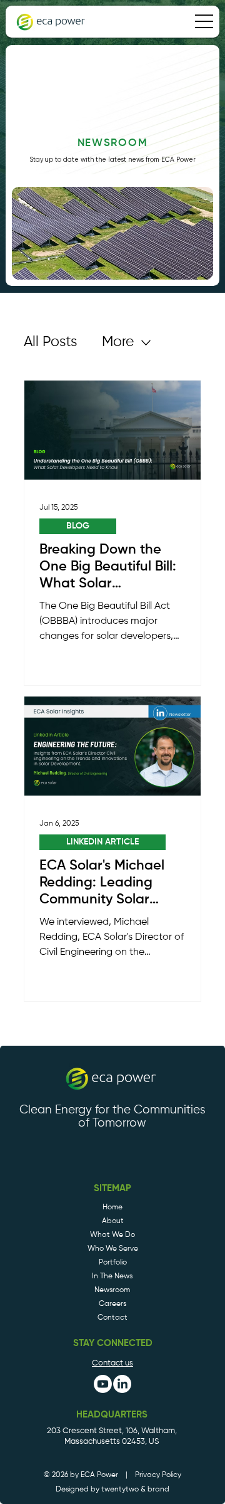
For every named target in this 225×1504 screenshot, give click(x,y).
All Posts (50, 342)
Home (112, 1207)
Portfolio (113, 1262)
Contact (113, 1317)
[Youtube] (103, 1384)
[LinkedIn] (122, 1384)
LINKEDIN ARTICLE (102, 842)
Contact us (112, 1363)
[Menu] (204, 21)
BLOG (77, 526)
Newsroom (112, 1290)
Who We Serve (113, 1248)
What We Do (112, 1235)
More (118, 342)
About (113, 1221)
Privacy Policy (158, 1475)
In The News (112, 1276)
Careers (112, 1304)
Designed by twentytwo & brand (112, 1489)
